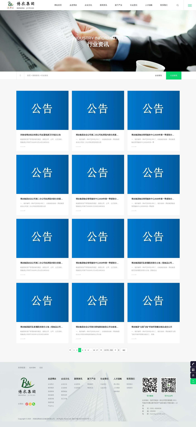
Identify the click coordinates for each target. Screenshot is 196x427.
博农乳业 (90, 388)
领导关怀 (64, 395)
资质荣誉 (51, 391)
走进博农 (73, 5)
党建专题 (51, 402)
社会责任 (133, 5)
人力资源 (117, 388)
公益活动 (103, 388)
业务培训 (117, 391)
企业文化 (88, 5)
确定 (124, 350)
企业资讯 (158, 75)
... (91, 350)
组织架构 (51, 395)
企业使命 (64, 388)
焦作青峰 (32, 368)
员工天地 (64, 399)
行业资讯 (44, 75)
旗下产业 (118, 5)
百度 (41, 368)
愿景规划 (64, 391)
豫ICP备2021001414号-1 (81, 419)
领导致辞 (51, 388)
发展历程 (51, 399)
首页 (29, 75)
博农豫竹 (90, 384)
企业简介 (51, 384)
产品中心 (51, 406)
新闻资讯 (103, 5)
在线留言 (130, 388)
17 (97, 350)
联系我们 (164, 5)
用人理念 (117, 384)
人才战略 (148, 5)
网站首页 (58, 5)
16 (94, 350)
